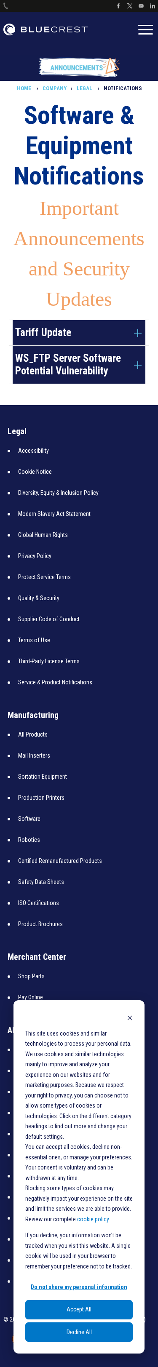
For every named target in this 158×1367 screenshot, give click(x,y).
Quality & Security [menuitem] (38, 598)
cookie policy (93, 1219)
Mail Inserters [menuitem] (34, 755)
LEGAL (85, 88)
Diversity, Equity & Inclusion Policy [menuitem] (58, 492)
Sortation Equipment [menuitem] (42, 776)
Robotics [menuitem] (29, 839)
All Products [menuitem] (33, 734)
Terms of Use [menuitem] (34, 640)
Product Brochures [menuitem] (40, 924)
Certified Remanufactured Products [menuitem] (60, 860)
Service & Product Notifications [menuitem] (55, 682)
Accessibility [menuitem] (33, 450)
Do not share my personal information (79, 1287)
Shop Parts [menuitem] (31, 976)
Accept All (79, 1309)
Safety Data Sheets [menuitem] (41, 881)
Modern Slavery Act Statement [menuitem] (54, 513)
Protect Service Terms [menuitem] (44, 577)
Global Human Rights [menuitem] (43, 534)
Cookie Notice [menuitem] (35, 471)
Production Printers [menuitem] (41, 797)
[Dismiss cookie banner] (130, 1017)
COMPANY (55, 88)
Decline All (79, 1332)
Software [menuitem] (29, 818)
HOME (24, 88)
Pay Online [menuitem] (30, 997)
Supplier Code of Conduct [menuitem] (49, 619)
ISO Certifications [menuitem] (38, 903)
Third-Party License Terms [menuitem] (49, 661)
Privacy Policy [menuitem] (34, 556)
